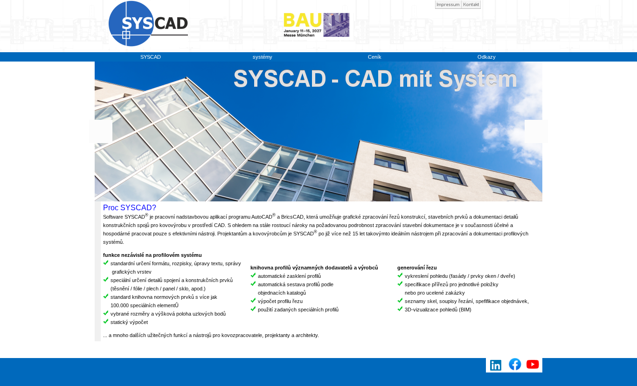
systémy (262, 57)
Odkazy (487, 57)
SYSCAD (150, 57)
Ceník (374, 57)
